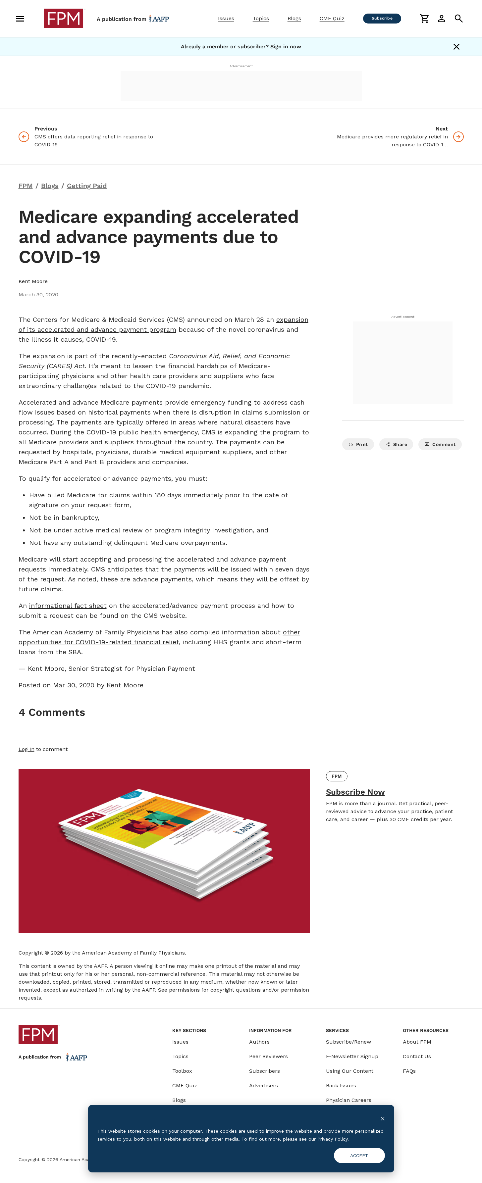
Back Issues (341, 1085)
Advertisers (263, 1085)
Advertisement (241, 66)
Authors (259, 1042)
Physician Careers (348, 1100)
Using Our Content (349, 1071)
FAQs (409, 1071)
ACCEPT (359, 1155)
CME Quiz (332, 18)
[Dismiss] (456, 46)
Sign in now (285, 46)
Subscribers (264, 1071)
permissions (184, 990)
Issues (226, 18)
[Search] (459, 18)
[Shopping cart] (424, 18)
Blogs (294, 18)
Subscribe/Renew (348, 1042)
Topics (261, 18)
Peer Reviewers (268, 1056)
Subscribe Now (355, 792)
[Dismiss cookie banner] (382, 1118)
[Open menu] (20, 18)
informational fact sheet (68, 606)
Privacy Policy (332, 1139)
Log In (26, 749)
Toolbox (182, 1071)
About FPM (417, 1042)
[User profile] (441, 18)
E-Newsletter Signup (352, 1056)
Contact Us (417, 1056)
